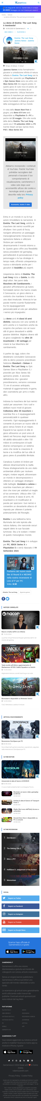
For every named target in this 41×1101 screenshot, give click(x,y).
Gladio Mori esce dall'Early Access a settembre (26, 810)
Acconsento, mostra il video (20, 204)
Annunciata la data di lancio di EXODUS (15, 781)
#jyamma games (25, 592)
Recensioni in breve (28, 1016)
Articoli (24, 1023)
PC (28, 28)
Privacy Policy (14, 1076)
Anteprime (25, 1020)
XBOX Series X (9, 32)
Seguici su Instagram (15, 914)
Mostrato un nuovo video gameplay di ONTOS (25, 793)
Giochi (24, 1010)
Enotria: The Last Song (22, 75)
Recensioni (25, 1013)
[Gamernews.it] (20, 2)
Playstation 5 (21, 32)
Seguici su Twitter (14, 898)
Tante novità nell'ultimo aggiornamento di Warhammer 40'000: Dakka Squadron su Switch (18, 666)
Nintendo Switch (7, 1020)
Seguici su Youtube (15, 922)
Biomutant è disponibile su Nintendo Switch (17, 699)
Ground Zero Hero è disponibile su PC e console (25, 819)
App (23, 1026)
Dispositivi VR (6, 1029)
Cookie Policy (26, 1076)
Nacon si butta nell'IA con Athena (13, 632)
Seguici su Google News (16, 930)
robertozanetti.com (20, 1071)
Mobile (4, 1026)
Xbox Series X (6, 1013)
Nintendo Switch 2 (8, 1016)
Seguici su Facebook (15, 906)
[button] (3, 599)
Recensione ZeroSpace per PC (12, 741)
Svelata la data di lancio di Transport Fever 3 (26, 801)
